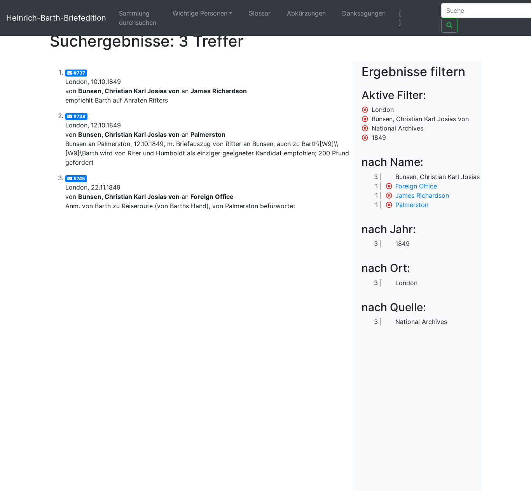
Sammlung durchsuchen (137, 17)
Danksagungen (364, 13)
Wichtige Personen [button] (200, 13)
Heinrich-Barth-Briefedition (56, 18)
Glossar (259, 13)
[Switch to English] (425, 13)
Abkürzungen (306, 13)
